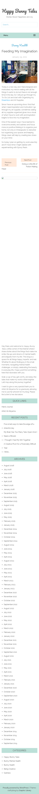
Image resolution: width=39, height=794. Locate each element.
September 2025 (10, 501)
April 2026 (8, 481)
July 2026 (7, 469)
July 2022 (7, 612)
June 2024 (8, 549)
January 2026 (9, 489)
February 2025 (9, 521)
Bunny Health (19, 45)
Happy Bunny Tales (19, 10)
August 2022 (9, 608)
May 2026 (8, 477)
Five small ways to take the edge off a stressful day (19, 426)
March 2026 (8, 485)
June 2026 (8, 473)
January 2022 (9, 636)
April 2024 (8, 557)
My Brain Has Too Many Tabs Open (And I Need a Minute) (20, 434)
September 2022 (10, 604)
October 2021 (9, 648)
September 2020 (10, 696)
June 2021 (8, 664)
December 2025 (10, 493)
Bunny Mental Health (12, 761)
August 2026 (9, 466)
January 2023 (9, 589)
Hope (4, 169)
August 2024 (9, 545)
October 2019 (9, 739)
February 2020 (9, 723)
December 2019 (10, 731)
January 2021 (9, 684)
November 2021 (10, 644)
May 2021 (7, 668)
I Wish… (6, 452)
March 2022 (8, 628)
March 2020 (8, 719)
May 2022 (8, 620)
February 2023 (9, 585)
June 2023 (8, 569)
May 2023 (8, 573)
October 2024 (9, 537)
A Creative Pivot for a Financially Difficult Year (20, 446)
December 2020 (10, 688)
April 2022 (8, 624)
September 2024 (10, 541)
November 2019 (10, 735)
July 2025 (7, 509)
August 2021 (9, 656)
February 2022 (9, 632)
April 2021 (8, 672)
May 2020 (8, 712)
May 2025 (8, 517)
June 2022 (8, 616)
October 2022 (9, 600)
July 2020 (7, 704)
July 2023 (7, 565)
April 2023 (8, 577)
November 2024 (10, 533)
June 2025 (8, 513)
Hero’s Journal (7, 407)
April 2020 (8, 716)
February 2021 (9, 680)
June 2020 (8, 708)
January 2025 (9, 525)
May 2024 (8, 553)
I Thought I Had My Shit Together (17, 440)
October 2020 (9, 692)
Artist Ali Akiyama (9, 411)
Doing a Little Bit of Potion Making (29, 165)
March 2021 (8, 676)
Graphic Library (25, 790)
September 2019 (10, 743)
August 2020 (9, 700)
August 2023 (9, 561)
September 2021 (10, 652)
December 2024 (10, 529)
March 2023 (8, 581)
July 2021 (7, 660)
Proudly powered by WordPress (16, 788)
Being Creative (9, 769)
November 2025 (10, 497)
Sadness (7, 773)
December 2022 (10, 593)
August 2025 (9, 505)
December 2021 (10, 640)
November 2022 (10, 596)
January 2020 (9, 727)
